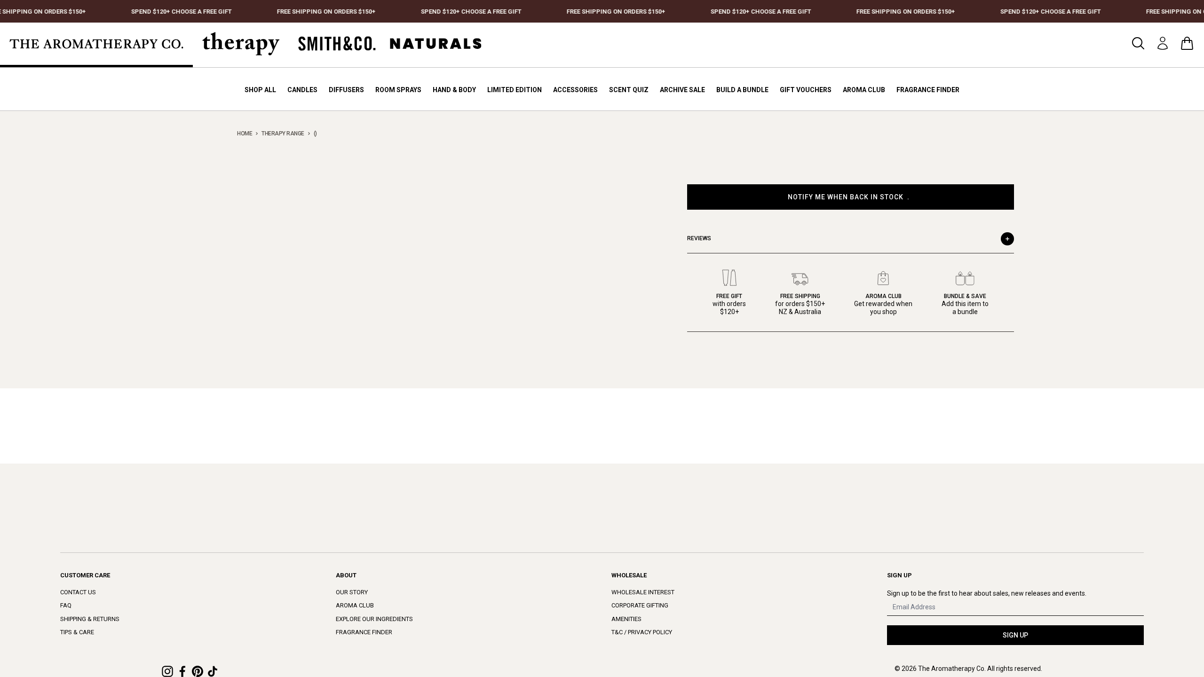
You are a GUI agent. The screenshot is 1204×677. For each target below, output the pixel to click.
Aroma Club (864, 90)
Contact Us (78, 592)
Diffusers (346, 90)
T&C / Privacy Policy (641, 632)
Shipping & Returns (89, 618)
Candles (302, 90)
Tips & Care (77, 632)
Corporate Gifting (639, 605)
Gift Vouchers (806, 90)
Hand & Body (454, 90)
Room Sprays (398, 90)
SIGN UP (1015, 635)
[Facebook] (182, 671)
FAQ (65, 605)
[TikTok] (212, 671)
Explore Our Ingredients (374, 618)
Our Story (352, 592)
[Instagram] (167, 671)
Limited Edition (514, 90)
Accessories (575, 90)
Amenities (626, 618)
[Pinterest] (197, 671)
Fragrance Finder (927, 90)
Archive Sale (682, 90)
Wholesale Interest (642, 592)
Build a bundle (742, 90)
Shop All (260, 90)
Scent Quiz (629, 90)
